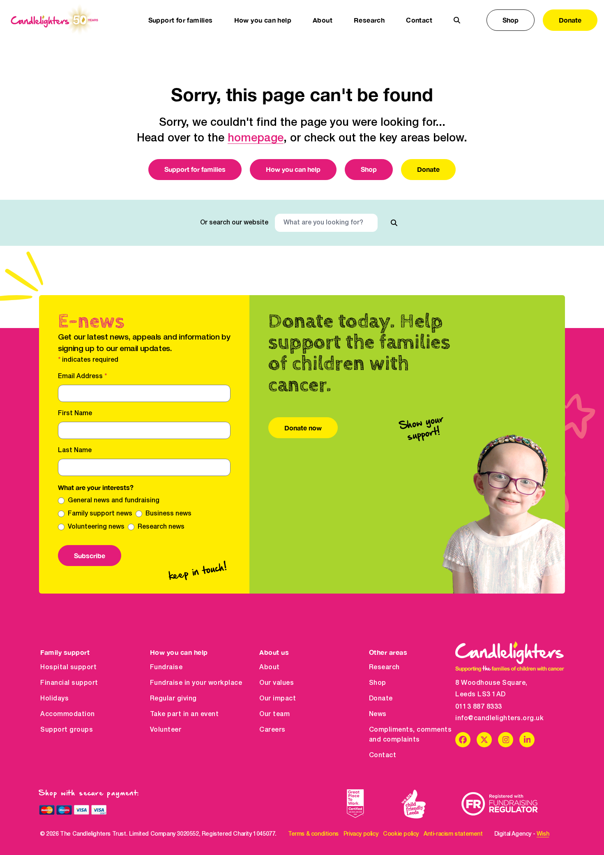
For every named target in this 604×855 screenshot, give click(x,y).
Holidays (54, 699)
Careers (272, 730)
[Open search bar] (457, 20)
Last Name (75, 450)
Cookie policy (401, 834)
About (269, 667)
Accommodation (67, 714)
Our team (274, 714)
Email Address (82, 376)
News (378, 714)
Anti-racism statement (453, 834)
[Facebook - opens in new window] (462, 739)
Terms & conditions (313, 834)
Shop (511, 20)
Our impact (277, 699)
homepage (256, 138)
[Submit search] (394, 223)
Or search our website (234, 223)
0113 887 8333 (478, 707)
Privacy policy (360, 834)
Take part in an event (184, 714)
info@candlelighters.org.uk (499, 718)
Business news (168, 514)
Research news (161, 527)
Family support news (100, 514)
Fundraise (166, 667)
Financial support (69, 683)
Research (384, 667)
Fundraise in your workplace (196, 683)
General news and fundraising (113, 501)
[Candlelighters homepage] (54, 20)
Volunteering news (96, 527)
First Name (75, 413)
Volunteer (166, 730)
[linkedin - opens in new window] (527, 739)
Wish (543, 834)
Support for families (195, 169)
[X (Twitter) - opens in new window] (484, 739)
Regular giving (173, 699)
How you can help (293, 169)
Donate (570, 20)
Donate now (303, 428)
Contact (419, 20)
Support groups (66, 730)
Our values (276, 683)
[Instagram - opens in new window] (505, 739)
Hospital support (68, 667)
